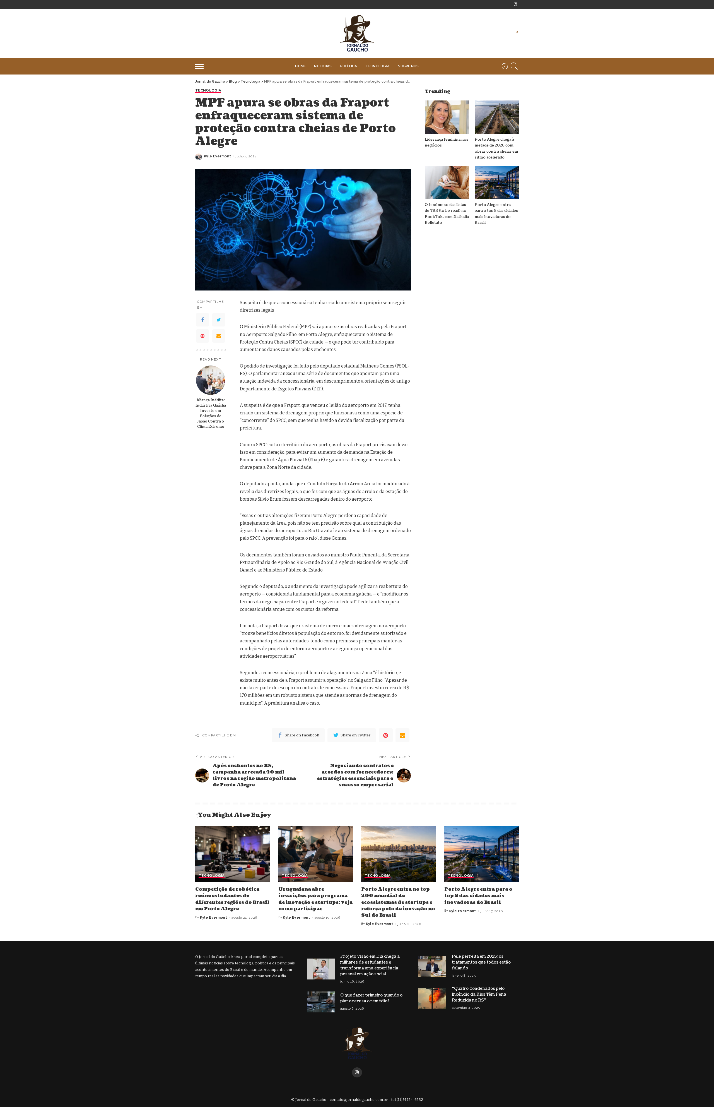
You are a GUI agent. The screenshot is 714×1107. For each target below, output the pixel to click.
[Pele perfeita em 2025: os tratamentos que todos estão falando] (432, 966)
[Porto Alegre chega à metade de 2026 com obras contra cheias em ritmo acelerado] (497, 117)
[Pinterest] (202, 336)
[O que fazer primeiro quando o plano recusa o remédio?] (321, 1001)
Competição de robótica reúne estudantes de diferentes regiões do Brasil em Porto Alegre (232, 899)
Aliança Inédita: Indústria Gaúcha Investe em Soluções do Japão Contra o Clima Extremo (211, 413)
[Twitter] (218, 319)
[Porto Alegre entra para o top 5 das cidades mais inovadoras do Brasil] (497, 182)
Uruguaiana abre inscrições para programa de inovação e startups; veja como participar (315, 899)
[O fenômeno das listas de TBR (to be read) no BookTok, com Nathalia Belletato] (447, 182)
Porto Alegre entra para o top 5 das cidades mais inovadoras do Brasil (478, 895)
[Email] (218, 336)
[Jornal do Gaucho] (357, 33)
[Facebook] (202, 319)
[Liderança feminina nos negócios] (447, 117)
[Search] (514, 66)
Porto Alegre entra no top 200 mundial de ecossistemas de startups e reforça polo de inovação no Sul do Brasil (398, 902)
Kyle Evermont (217, 156)
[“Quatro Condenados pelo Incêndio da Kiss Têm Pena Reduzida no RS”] (432, 998)
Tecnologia (208, 90)
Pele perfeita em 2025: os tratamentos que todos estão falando (481, 962)
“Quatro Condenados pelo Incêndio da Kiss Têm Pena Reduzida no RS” (479, 994)
